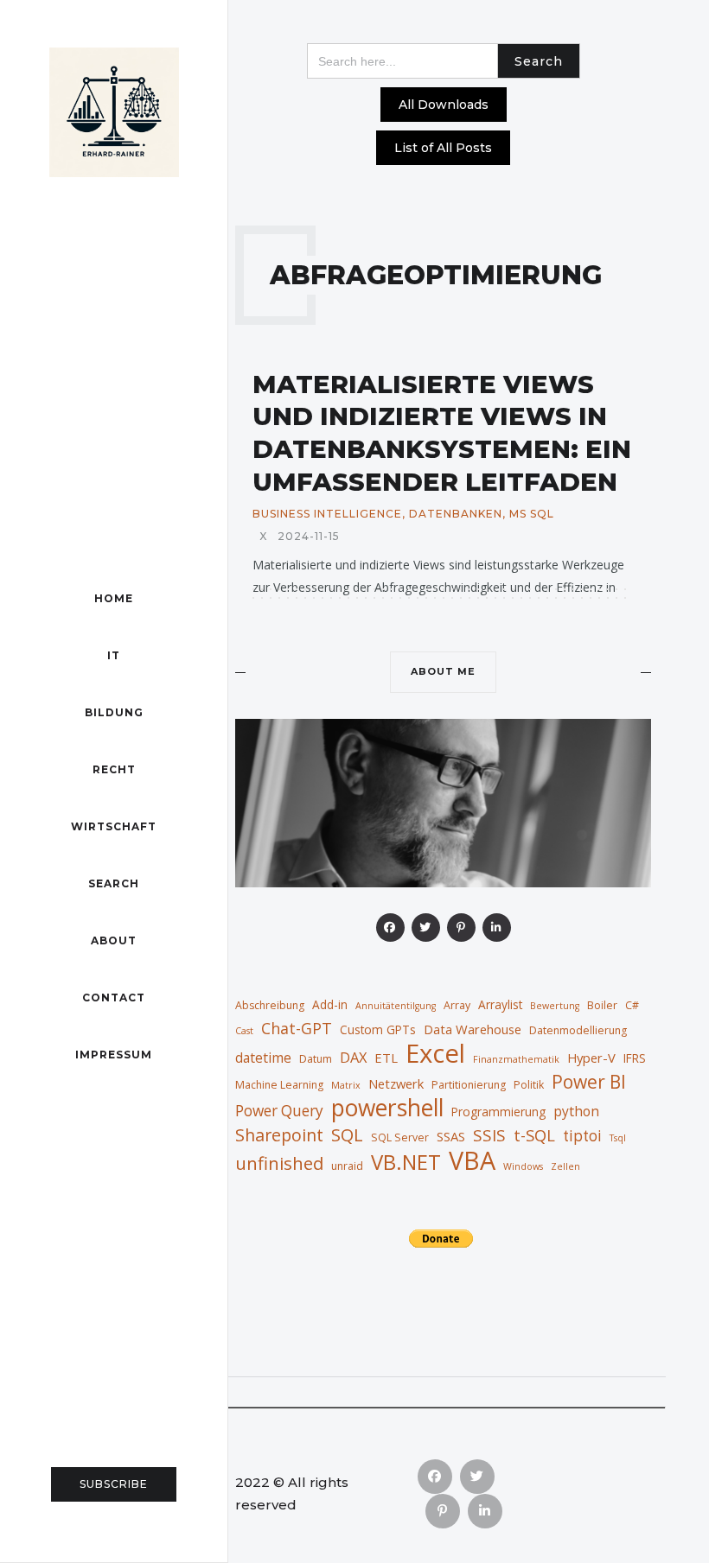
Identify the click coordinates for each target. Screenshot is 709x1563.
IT (113, 655)
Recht (114, 769)
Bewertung (554, 1006)
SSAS (451, 1136)
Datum (315, 1059)
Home (113, 598)
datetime (263, 1057)
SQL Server (400, 1137)
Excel (435, 1053)
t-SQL (534, 1135)
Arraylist (500, 1004)
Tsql (618, 1138)
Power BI (589, 1082)
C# (632, 1005)
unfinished (279, 1163)
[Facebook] (390, 927)
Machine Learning (279, 1084)
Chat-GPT (296, 1028)
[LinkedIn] (496, 927)
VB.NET (406, 1162)
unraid (347, 1166)
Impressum (113, 1054)
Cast (244, 1031)
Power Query (279, 1111)
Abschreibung (269, 1005)
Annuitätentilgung (395, 1006)
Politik (529, 1084)
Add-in (330, 1004)
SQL (347, 1134)
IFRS (634, 1058)
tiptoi (582, 1136)
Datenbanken (455, 514)
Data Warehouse (472, 1029)
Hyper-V (591, 1057)
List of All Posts (443, 148)
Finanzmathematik (516, 1059)
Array (457, 1005)
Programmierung (498, 1111)
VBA (472, 1160)
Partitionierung (468, 1084)
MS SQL (531, 514)
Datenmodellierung (578, 1030)
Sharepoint (279, 1135)
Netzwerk (396, 1083)
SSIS (489, 1135)
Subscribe (114, 1483)
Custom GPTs (378, 1029)
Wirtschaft (113, 826)
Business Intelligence (327, 514)
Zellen (565, 1166)
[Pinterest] (461, 927)
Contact (113, 997)
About (114, 940)
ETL (386, 1057)
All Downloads (444, 104)
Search (113, 883)
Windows (523, 1166)
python (576, 1111)
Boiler (602, 1005)
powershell (387, 1107)
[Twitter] (426, 927)
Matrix (346, 1085)
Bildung (114, 712)
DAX (353, 1057)
